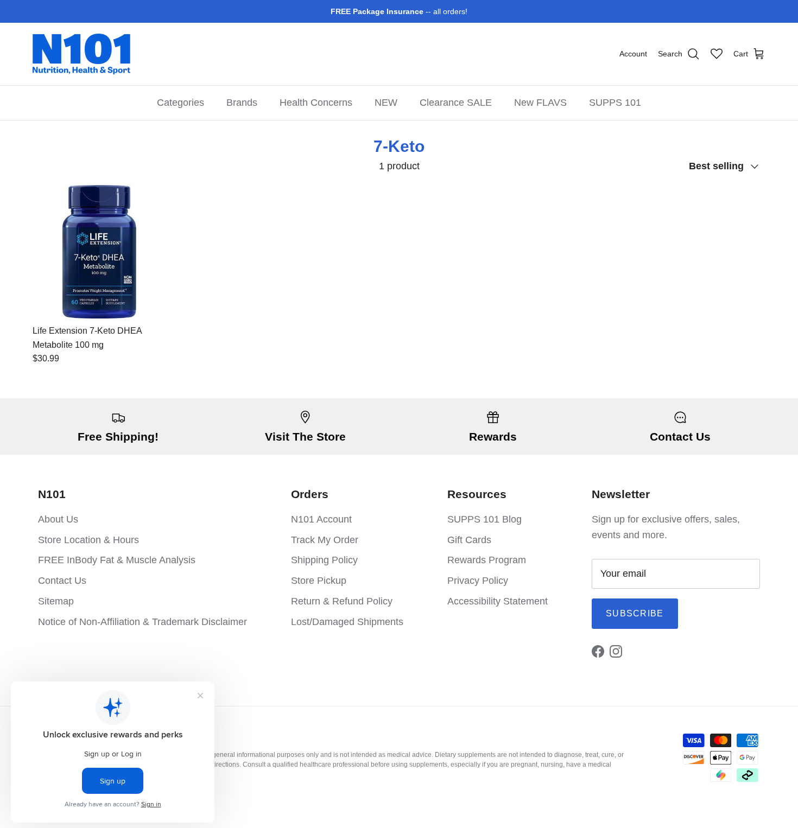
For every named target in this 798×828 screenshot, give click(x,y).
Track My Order (324, 539)
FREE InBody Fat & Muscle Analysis (116, 560)
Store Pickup (318, 580)
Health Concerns (316, 102)
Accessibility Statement (497, 601)
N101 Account (321, 519)
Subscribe (635, 613)
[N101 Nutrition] (81, 54)
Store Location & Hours (88, 539)
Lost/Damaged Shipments (347, 621)
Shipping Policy (324, 560)
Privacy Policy (477, 580)
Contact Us (62, 580)
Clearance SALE (456, 102)
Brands (241, 102)
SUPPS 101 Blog (484, 519)
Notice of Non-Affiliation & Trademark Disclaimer (142, 621)
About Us (58, 519)
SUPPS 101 (615, 102)
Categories (180, 102)
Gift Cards (469, 539)
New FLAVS (540, 102)
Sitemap (56, 601)
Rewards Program (486, 560)
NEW (386, 102)
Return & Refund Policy (341, 601)
